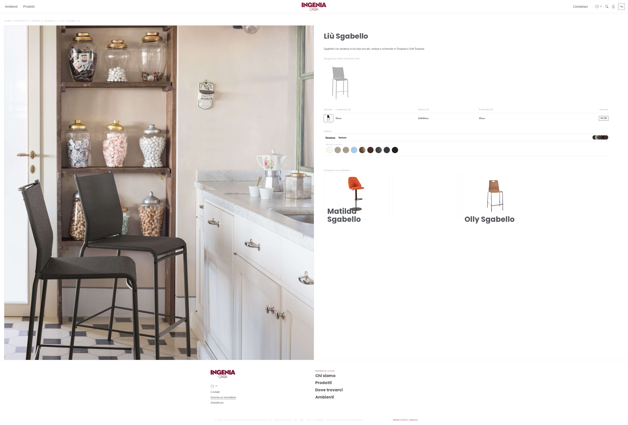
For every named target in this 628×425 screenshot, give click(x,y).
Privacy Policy (401, 420)
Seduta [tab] (342, 137)
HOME (8, 21)
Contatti (215, 392)
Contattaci (580, 6)
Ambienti (11, 6)
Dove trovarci (329, 390)
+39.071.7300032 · (316, 420)
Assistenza (217, 402)
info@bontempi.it (335, 420)
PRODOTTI (22, 21)
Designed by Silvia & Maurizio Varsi (342, 58)
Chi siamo (325, 375)
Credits (413, 420)
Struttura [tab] (330, 137)
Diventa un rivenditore (223, 397)
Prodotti (29, 6)
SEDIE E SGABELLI (44, 21)
